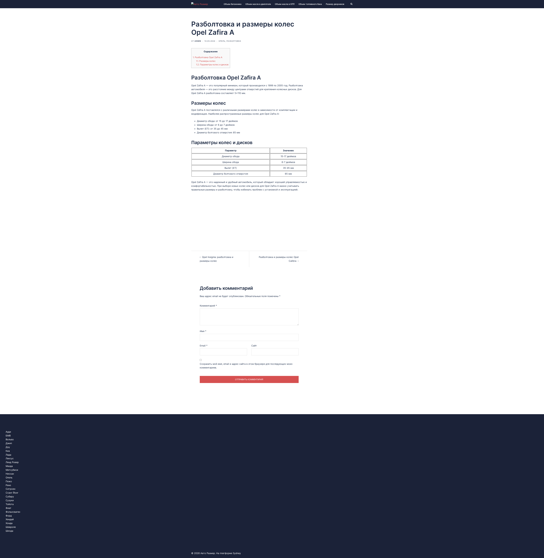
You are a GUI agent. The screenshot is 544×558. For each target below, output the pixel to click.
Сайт (254, 345)
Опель (222, 41)
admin (198, 41)
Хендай (10, 519)
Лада (8, 454)
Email (203, 345)
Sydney (237, 553)
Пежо (9, 481)
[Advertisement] (249, 218)
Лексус (10, 458)
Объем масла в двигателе (258, 4)
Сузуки (10, 500)
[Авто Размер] (199, 4)
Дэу (8, 447)
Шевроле (11, 527)
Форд (9, 515)
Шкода (9, 530)
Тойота (10, 504)
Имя (203, 331)
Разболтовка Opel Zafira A (207, 57)
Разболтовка (234, 41)
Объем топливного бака (310, 4)
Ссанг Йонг (12, 492)
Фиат (8, 508)
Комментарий (208, 305)
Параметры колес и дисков (212, 64)
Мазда (9, 466)
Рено (8, 485)
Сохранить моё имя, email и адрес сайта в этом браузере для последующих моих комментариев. (246, 365)
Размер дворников (335, 4)
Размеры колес (205, 61)
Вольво (10, 439)
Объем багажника (232, 4)
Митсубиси (12, 469)
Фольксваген (13, 511)
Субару (10, 496)
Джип (9, 443)
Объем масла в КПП (285, 4)
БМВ (8, 435)
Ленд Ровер (12, 462)
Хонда (9, 523)
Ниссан (10, 473)
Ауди (8, 431)
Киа (8, 450)
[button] (351, 4)
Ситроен (10, 488)
